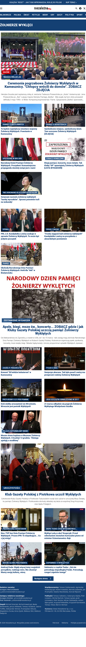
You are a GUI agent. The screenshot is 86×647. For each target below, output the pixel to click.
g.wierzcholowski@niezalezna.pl (12, 592)
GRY (52, 15)
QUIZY (59, 15)
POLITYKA (69, 15)
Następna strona (41, 578)
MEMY (45, 15)
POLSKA (17, 15)
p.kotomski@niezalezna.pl (21, 600)
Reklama (65, 623)
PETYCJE (36, 15)
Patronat (56, 623)
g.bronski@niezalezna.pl (23, 598)
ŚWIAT (26, 15)
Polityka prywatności (78, 623)
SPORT (80, 15)
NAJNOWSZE (5, 15)
